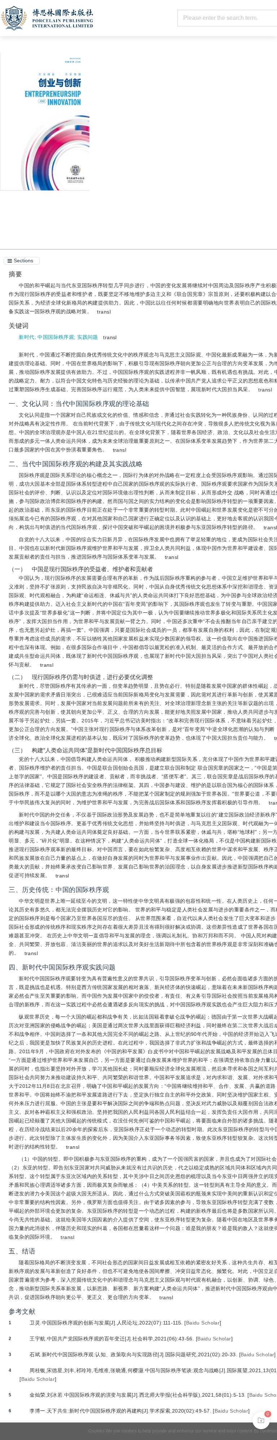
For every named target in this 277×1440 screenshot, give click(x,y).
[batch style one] (261, 1420)
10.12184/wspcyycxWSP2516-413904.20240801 (182, 116)
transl (104, 312)
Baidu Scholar (203, 1323)
